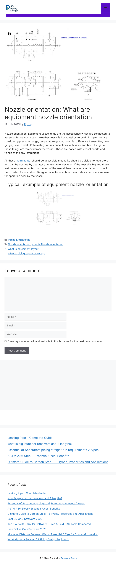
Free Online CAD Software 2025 (27, 529)
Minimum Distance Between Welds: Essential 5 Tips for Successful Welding (53, 534)
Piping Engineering (19, 239)
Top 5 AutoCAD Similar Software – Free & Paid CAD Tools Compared (49, 524)
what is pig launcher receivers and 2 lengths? (40, 444)
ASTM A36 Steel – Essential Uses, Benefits (38, 456)
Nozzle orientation (19, 244)
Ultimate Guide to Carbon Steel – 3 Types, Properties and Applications (58, 462)
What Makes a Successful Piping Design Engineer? (38, 539)
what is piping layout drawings (26, 253)
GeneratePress (69, 558)
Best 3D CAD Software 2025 (25, 518)
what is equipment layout (23, 248)
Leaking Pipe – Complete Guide (30, 438)
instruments (23, 160)
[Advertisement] (58, 384)
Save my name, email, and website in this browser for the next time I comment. (56, 341)
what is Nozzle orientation (47, 244)
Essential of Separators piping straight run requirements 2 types (53, 450)
